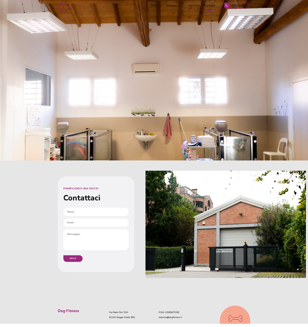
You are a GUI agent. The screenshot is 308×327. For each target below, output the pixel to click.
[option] (225, 224)
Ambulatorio (173, 5)
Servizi (193, 5)
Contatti (210, 5)
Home (154, 5)
